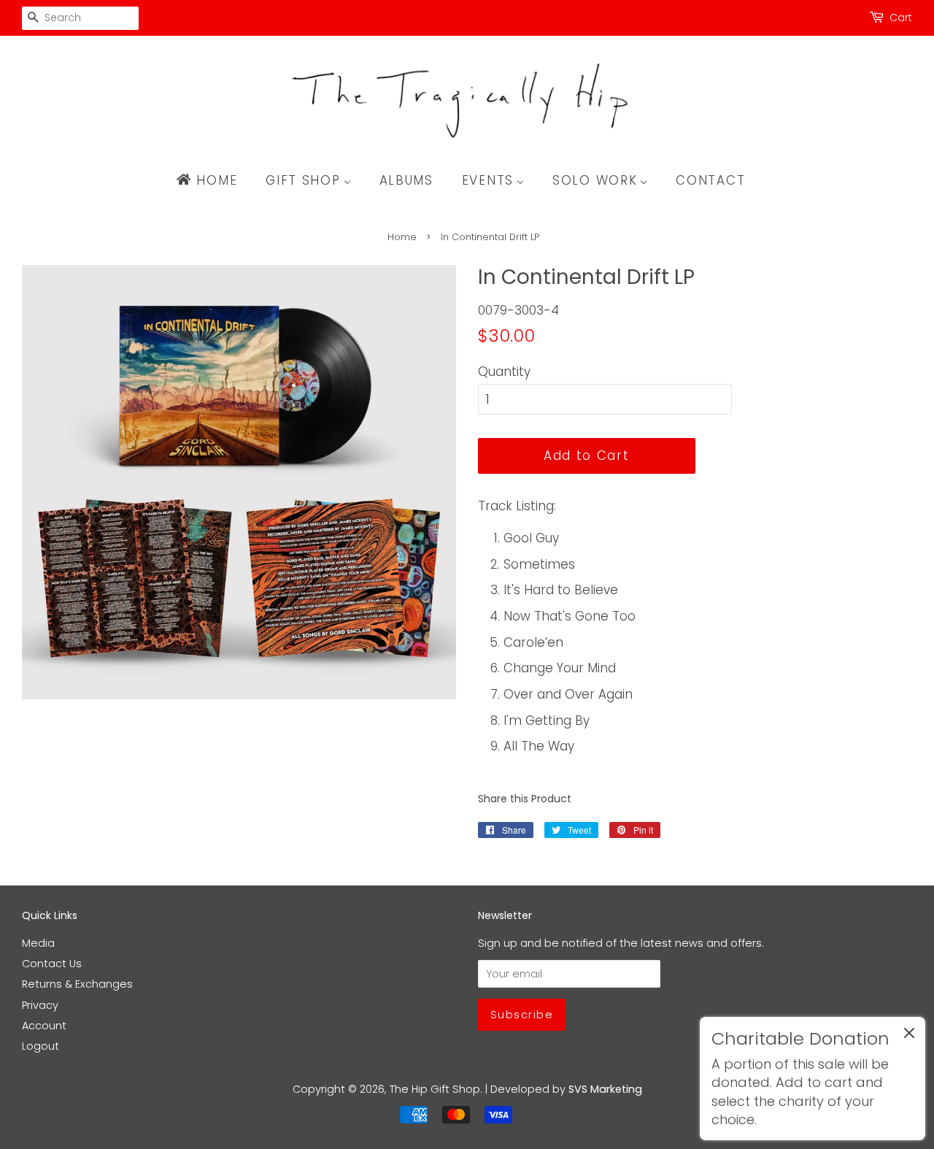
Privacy (40, 1005)
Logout (40, 1046)
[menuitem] (213, 180)
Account (44, 1025)
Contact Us (52, 963)
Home (402, 237)
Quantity (504, 371)
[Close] (909, 1035)
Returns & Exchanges (77, 984)
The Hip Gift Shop (435, 1089)
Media (38, 943)
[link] (812, 1078)
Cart (900, 17)
